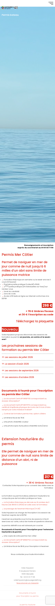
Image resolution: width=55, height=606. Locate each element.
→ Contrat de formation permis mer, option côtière (24, 413)
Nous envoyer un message (27, 583)
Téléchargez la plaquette (34, 321)
